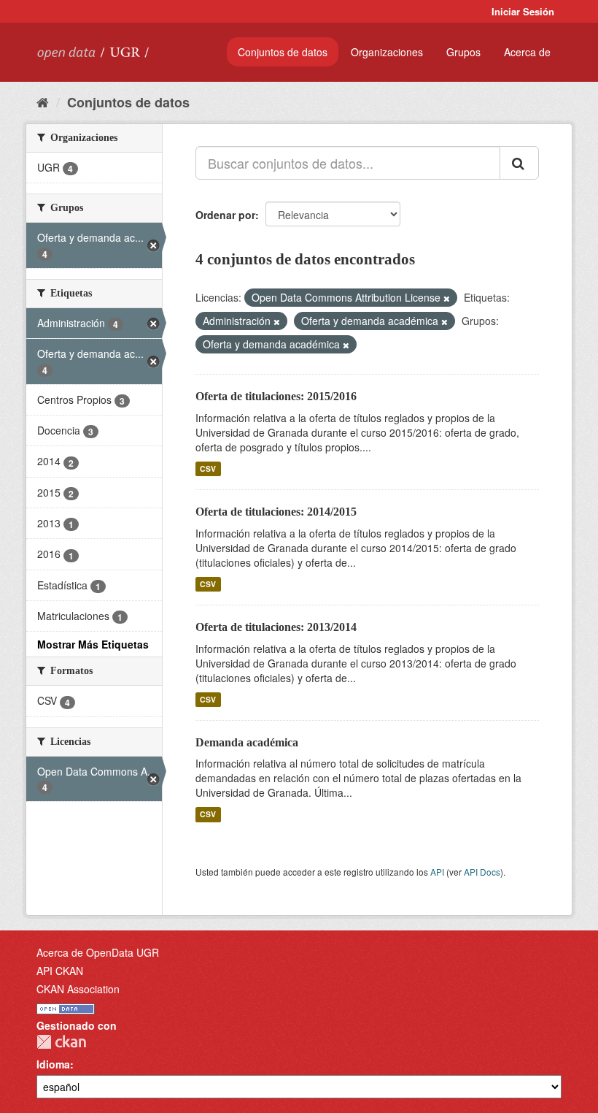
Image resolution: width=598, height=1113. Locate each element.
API (437, 871)
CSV (208, 468)
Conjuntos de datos (282, 52)
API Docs (482, 871)
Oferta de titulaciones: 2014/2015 (276, 511)
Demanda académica (246, 742)
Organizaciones (387, 52)
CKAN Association (78, 989)
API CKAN (59, 970)
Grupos (463, 52)
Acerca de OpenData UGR (97, 952)
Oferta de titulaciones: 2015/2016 (276, 396)
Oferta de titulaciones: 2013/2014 (276, 627)
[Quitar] (446, 298)
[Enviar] (519, 163)
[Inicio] (42, 101)
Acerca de (527, 52)
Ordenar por (225, 214)
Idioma (53, 1064)
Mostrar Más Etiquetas (93, 644)
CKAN (61, 1041)
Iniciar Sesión (523, 11)
